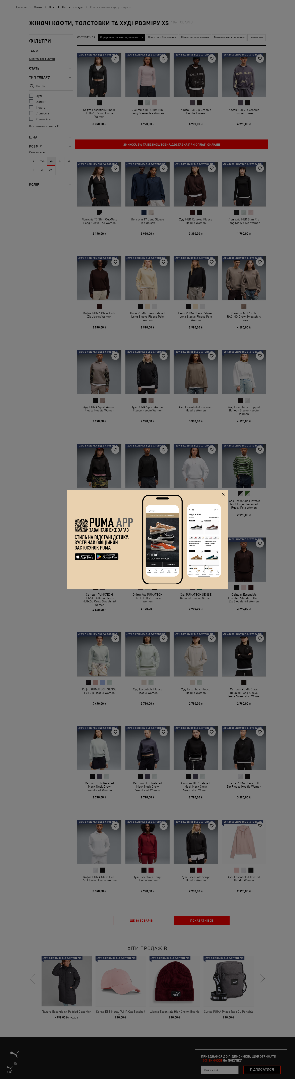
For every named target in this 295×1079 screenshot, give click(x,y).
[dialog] (147, 539)
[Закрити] (223, 494)
